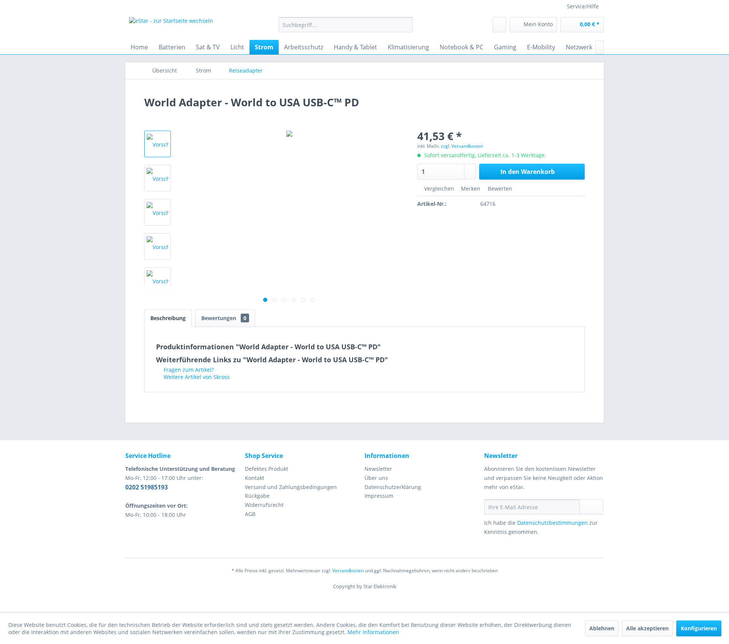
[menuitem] (346, 24)
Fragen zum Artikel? (188, 369)
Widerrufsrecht (264, 504)
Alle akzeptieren (647, 628)
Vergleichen (438, 188)
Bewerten (499, 188)
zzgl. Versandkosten (462, 146)
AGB (250, 514)
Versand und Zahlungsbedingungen (291, 487)
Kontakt (254, 477)
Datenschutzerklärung (392, 487)
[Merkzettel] (499, 24)
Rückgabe (257, 495)
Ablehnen (601, 628)
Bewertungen (223, 318)
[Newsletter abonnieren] (591, 507)
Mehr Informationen (373, 632)
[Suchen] (406, 24)
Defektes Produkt (266, 468)
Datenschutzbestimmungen (552, 522)
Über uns (376, 477)
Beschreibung (168, 318)
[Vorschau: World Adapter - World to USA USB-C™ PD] (157, 144)
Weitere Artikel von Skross (196, 376)
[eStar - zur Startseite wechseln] (171, 26)
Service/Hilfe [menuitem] (582, 6)
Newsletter (378, 468)
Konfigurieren (699, 628)
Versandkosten (348, 570)
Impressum (378, 495)
